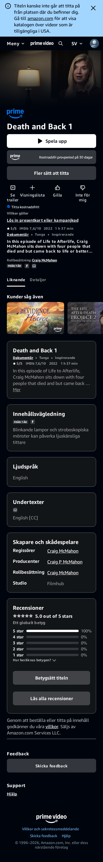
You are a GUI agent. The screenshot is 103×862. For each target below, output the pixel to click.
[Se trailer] (13, 187)
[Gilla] (57, 187)
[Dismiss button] (93, 8)
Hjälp (12, 793)
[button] (51, 141)
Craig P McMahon (64, 562)
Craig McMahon (44, 260)
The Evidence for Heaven (35, 318)
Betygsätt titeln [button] (51, 678)
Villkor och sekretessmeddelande (50, 829)
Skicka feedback (43, 835)
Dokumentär (18, 234)
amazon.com (40, 18)
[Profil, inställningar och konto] (94, 43)
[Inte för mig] (83, 187)
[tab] (16, 280)
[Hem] (42, 43)
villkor (51, 726)
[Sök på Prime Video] (60, 43)
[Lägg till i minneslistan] (32, 187)
